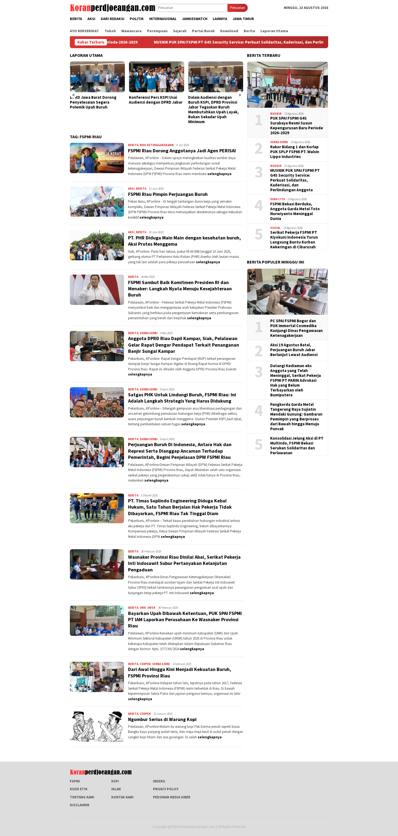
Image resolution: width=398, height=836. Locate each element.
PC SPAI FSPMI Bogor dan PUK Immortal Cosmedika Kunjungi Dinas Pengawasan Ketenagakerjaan (296, 328)
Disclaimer (79, 805)
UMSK (151, 608)
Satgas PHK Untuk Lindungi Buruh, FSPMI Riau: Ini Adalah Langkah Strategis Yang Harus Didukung (182, 397)
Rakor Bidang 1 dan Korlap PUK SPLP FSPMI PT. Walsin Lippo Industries (294, 151)
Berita (133, 145)
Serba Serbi (149, 333)
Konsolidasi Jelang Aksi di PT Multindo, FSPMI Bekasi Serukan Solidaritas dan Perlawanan (297, 445)
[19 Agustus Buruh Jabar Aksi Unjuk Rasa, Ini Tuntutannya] (215, 76)
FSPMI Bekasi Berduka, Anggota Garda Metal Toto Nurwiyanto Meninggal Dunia (295, 211)
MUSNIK (276, 114)
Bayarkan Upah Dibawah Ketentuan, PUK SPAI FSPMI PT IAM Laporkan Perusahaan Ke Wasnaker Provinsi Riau (185, 619)
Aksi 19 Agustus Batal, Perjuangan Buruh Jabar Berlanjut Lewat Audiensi (294, 350)
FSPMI (75, 781)
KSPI (115, 781)
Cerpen (145, 664)
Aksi (131, 188)
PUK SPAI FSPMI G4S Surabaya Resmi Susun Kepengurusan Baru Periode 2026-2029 (296, 125)
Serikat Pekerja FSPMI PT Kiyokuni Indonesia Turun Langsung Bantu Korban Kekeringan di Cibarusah (294, 239)
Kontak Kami (122, 797)
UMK (143, 608)
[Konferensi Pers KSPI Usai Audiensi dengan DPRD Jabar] (97, 76)
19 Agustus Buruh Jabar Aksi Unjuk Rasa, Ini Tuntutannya (214, 100)
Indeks (159, 781)
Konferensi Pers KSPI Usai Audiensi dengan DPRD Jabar (96, 100)
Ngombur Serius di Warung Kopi (162, 719)
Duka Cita (277, 199)
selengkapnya (219, 174)
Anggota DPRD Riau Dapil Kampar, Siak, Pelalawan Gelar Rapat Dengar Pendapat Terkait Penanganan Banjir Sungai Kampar (183, 344)
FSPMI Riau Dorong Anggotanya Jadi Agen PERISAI (182, 150)
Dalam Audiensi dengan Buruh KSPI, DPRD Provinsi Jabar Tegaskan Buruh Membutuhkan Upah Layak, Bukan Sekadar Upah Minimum (154, 109)
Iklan (116, 789)
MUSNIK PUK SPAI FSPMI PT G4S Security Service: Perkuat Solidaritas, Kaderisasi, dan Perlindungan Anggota (209, 42)
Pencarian (237, 7)
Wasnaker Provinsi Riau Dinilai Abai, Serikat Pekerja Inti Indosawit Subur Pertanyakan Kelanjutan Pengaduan (184, 563)
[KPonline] (112, 7)
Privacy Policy (165, 789)
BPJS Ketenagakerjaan (157, 145)
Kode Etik (78, 789)
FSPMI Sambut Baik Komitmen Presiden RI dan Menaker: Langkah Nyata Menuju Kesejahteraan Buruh (180, 288)
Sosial (275, 228)
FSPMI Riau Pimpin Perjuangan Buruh (168, 194)
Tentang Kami (82, 797)
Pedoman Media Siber (171, 797)
